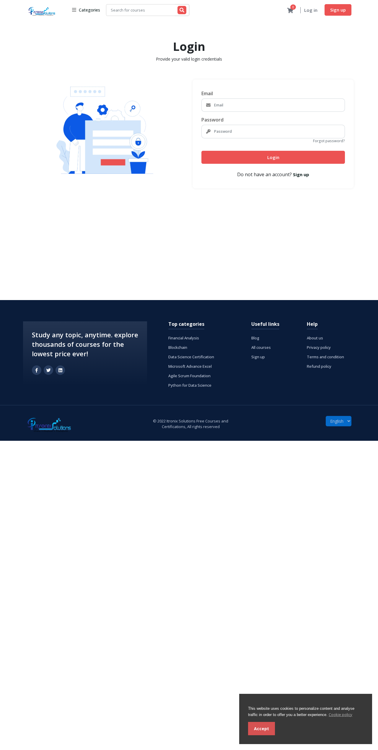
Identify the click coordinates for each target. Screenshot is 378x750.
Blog (255, 338)
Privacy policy (319, 347)
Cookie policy (340, 714)
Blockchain (177, 347)
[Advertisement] (177, 244)
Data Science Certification (191, 356)
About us (315, 338)
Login (273, 157)
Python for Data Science (189, 385)
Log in (310, 10)
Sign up (338, 10)
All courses (261, 347)
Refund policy (319, 366)
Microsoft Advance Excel (190, 366)
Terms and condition (325, 356)
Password (212, 119)
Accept (261, 728)
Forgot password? (329, 140)
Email (207, 93)
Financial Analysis (183, 338)
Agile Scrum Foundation (189, 375)
